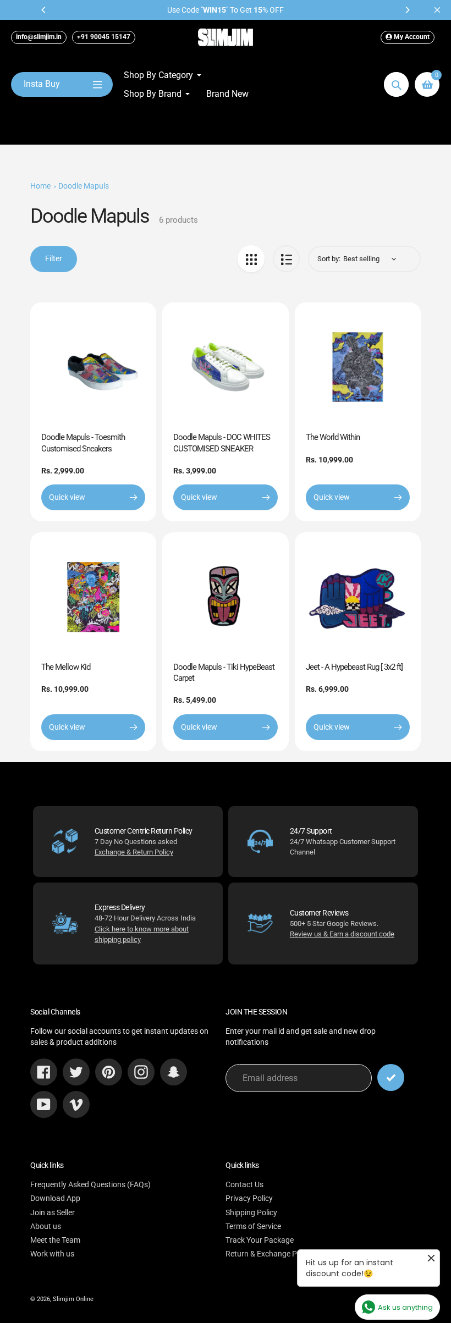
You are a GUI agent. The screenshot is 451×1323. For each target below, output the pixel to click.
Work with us (52, 1253)
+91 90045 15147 (103, 37)
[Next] (407, 9)
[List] (286, 258)
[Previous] (44, 9)
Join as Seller (52, 1212)
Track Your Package (260, 1240)
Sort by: (328, 259)
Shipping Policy (251, 1212)
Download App (55, 1198)
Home (40, 185)
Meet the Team (55, 1240)
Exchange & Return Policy (134, 852)
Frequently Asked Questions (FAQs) (90, 1184)
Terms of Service (253, 1226)
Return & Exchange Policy (269, 1253)
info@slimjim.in (39, 37)
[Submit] (390, 1077)
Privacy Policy (249, 1198)
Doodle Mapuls (83, 185)
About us (45, 1226)
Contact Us (244, 1184)
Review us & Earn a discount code (342, 934)
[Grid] (251, 258)
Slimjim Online (73, 1299)
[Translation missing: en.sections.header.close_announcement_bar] (437, 9)
